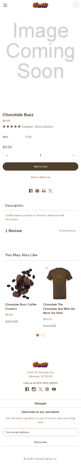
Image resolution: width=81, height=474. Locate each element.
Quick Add (11, 321)
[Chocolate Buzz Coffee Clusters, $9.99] (21, 283)
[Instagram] (34, 389)
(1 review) (27, 126)
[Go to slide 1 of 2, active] (37, 335)
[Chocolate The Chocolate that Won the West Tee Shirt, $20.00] (59, 283)
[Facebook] (31, 190)
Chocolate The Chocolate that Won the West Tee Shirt (59, 308)
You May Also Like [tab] (21, 254)
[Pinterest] (47, 389)
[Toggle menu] (5, 5)
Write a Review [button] (44, 126)
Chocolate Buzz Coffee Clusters (21, 306)
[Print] (44, 190)
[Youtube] (54, 389)
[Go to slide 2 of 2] (43, 335)
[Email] (37, 190)
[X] (50, 190)
